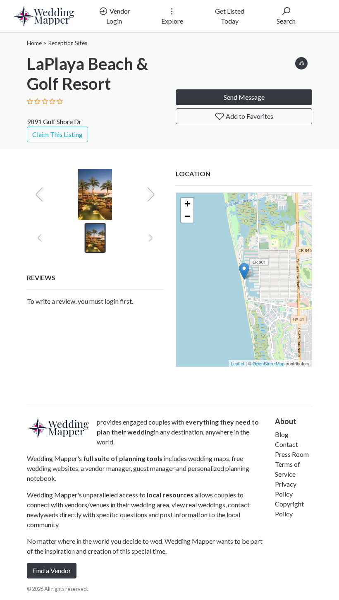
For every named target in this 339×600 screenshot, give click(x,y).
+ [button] (187, 204)
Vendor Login (118, 16)
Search (286, 21)
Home (34, 43)
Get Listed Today (229, 16)
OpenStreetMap (268, 363)
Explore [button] (172, 21)
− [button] (187, 216)
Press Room (292, 454)
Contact (286, 444)
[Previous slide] (40, 194)
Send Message (244, 97)
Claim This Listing (57, 134)
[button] (301, 62)
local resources (170, 495)
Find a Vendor (51, 570)
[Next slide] (150, 194)
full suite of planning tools (122, 458)
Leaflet (237, 363)
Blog (282, 434)
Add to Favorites (248, 116)
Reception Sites (67, 43)
